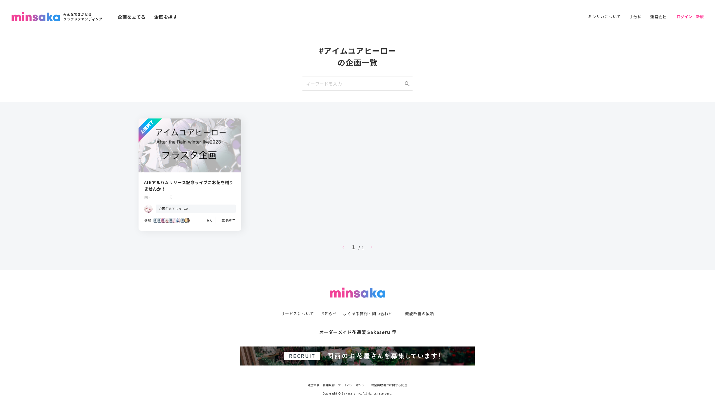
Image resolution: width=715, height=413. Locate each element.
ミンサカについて (604, 16)
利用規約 (329, 385)
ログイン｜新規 (690, 16)
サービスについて (297, 313)
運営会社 (658, 16)
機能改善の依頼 (419, 313)
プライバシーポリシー (353, 385)
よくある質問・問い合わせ (368, 313)
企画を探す (166, 16)
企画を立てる (132, 16)
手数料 (635, 16)
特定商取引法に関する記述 (389, 385)
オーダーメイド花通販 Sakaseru (357, 332)
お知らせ (328, 313)
